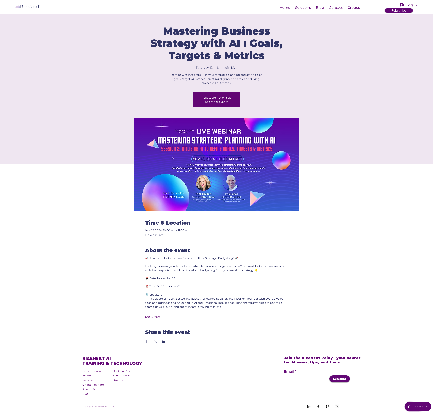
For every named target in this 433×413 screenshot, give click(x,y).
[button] (303, 7)
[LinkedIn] (309, 406)
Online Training (93, 384)
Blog (85, 393)
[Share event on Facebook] (147, 341)
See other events (216, 101)
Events (87, 375)
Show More (153, 316)
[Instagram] (328, 406)
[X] (337, 406)
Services (88, 380)
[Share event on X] (155, 341)
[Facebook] (318, 406)
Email (289, 371)
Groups (118, 380)
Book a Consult (92, 371)
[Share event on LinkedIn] (163, 341)
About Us (88, 389)
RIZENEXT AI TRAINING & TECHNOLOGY (112, 361)
